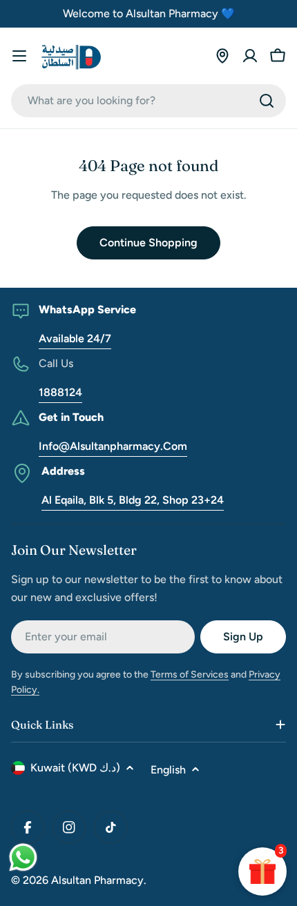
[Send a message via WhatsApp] (23, 857)
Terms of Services (190, 674)
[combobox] (148, 100)
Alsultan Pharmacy (97, 880)
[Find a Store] (222, 56)
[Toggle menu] (19, 56)
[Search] (266, 100)
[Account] (250, 56)
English (168, 769)
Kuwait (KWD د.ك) (75, 767)
